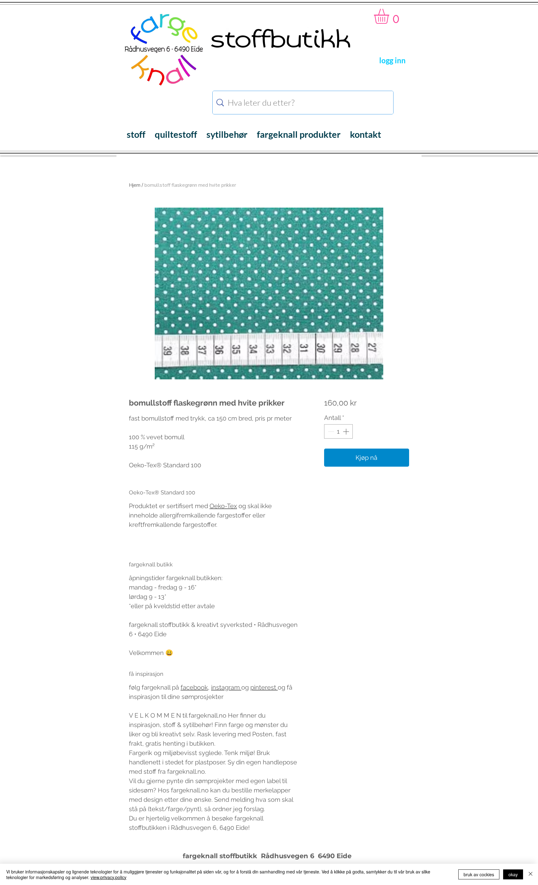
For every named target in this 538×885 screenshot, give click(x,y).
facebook (194, 687)
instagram (226, 687)
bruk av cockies (479, 874)
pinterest (264, 687)
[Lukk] (530, 874)
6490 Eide (334, 856)
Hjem (134, 185)
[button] (390, 16)
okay (513, 874)
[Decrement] (330, 431)
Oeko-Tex (223, 506)
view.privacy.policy (108, 877)
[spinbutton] (338, 431)
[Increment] (346, 431)
